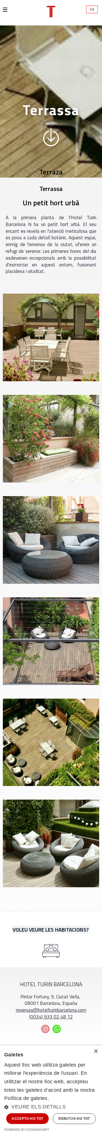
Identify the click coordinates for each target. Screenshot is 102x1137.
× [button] (96, 1051)
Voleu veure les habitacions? (51, 929)
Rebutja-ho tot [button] (74, 1119)
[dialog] (51, 1091)
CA (92, 9)
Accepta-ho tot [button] (27, 1119)
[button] (51, 1107)
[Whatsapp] (56, 1029)
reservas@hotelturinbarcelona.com (51, 1010)
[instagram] (45, 1029)
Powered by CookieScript (26, 1129)
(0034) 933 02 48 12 (51, 1017)
